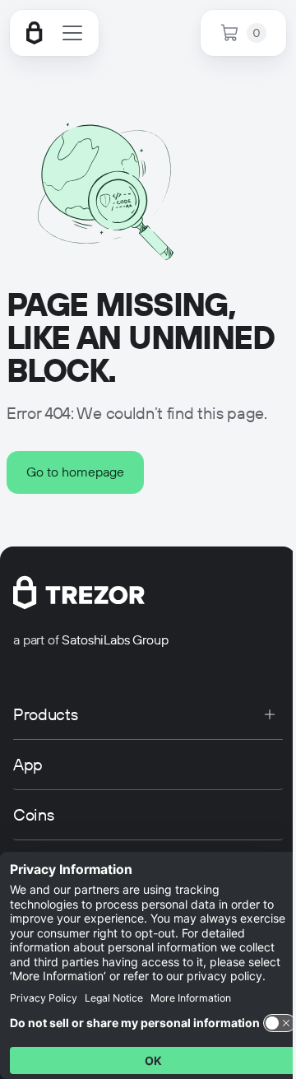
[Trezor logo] (34, 33)
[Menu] (72, 33)
